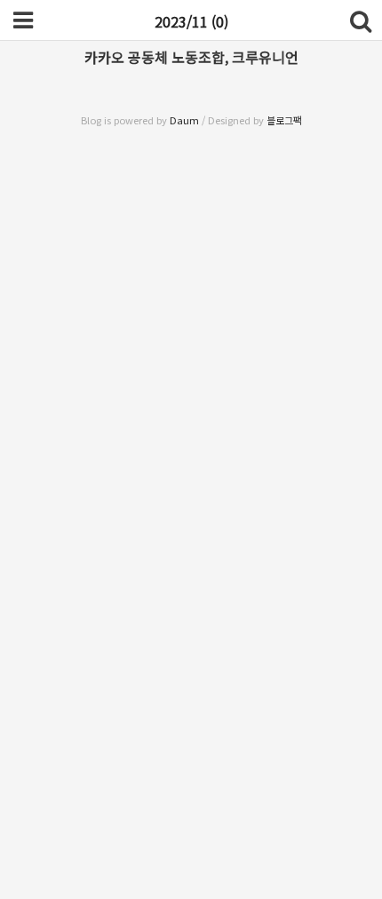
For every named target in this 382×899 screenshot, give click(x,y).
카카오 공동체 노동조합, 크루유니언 (191, 57)
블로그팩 (284, 120)
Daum (184, 120)
